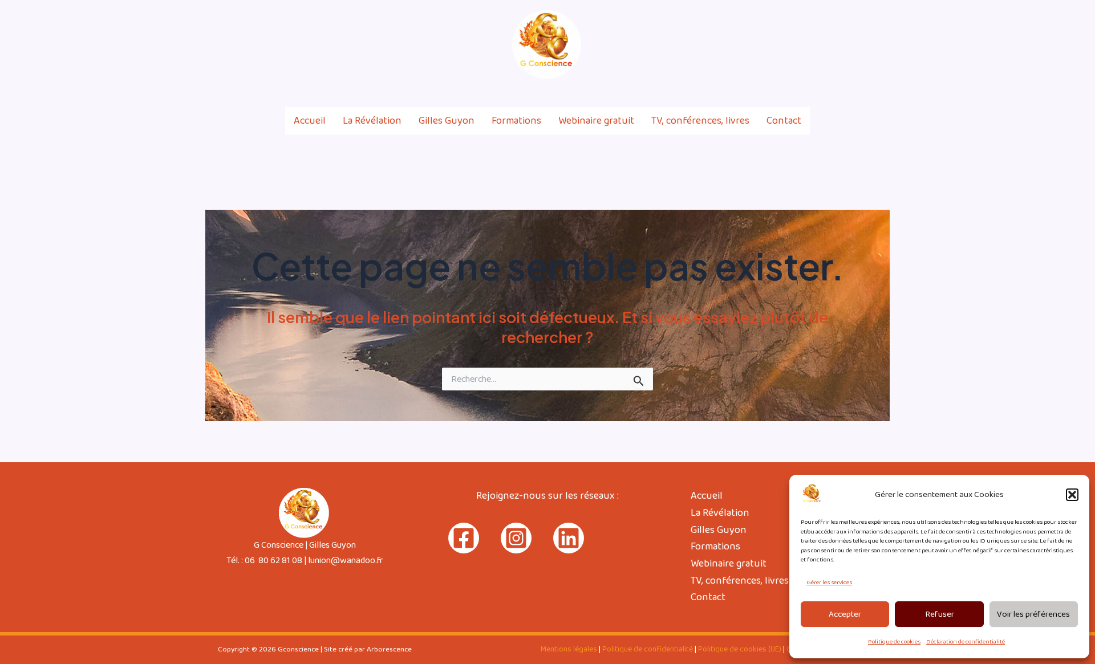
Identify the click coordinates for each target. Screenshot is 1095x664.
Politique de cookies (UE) (739, 649)
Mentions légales (569, 649)
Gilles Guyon (446, 121)
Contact (783, 121)
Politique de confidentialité (647, 649)
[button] (1072, 494)
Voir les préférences (1033, 614)
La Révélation (372, 121)
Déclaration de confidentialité (965, 642)
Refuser (939, 614)
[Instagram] (860, 45)
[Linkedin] (884, 45)
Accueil (310, 121)
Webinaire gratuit (596, 121)
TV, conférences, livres (700, 121)
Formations (516, 121)
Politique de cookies (894, 642)
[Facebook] (835, 45)
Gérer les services (829, 582)
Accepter (845, 614)
